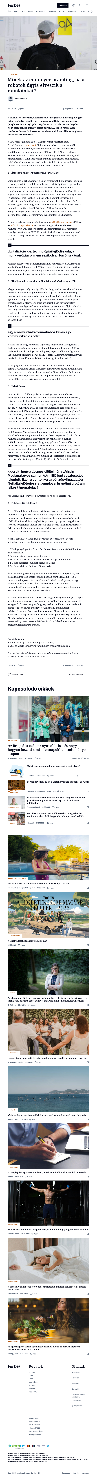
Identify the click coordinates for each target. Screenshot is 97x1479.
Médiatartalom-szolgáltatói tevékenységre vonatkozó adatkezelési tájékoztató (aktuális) (41, 1457)
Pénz (16, 11)
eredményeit (29, 145)
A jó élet (82, 11)
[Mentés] (78, 776)
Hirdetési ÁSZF (34, 1428)
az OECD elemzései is (61, 222)
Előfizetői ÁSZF (34, 1421)
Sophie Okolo (13, 1294)
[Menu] (87, 5)
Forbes (10, 1176)
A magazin (75, 1372)
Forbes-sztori (41, 11)
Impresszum (76, 1400)
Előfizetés (63, 5)
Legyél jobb (33, 1382)
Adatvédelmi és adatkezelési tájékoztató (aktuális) (27, 1453)
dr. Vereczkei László (15, 758)
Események (72, 11)
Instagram (85, 1473)
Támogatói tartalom (36, 1434)
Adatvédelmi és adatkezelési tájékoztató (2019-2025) (28, 1455)
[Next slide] (91, 11)
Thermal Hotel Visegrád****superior (21, 888)
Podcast (62, 11)
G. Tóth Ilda (12, 1005)
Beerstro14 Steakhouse (36, 791)
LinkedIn (76, 1473)
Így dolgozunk (77, 1406)
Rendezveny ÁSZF (36, 1431)
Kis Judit (30, 823)
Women (32, 1388)
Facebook (66, 1473)
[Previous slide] (5, 11)
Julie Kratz (31, 775)
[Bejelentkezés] (73, 5)
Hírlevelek (52, 11)
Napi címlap (33, 1392)
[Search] (80, 5)
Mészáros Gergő (33, 807)
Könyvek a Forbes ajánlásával (78, 1396)
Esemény (75, 1383)
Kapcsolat (75, 1389)
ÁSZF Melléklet (34, 1425)
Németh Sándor (13, 1234)
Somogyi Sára (13, 1354)
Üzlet (9, 11)
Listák (23, 11)
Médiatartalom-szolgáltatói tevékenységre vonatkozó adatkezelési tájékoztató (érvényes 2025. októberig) (48, 1459)
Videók (30, 11)
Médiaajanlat (34, 1418)
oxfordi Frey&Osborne (22, 225)
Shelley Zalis (13, 1119)
